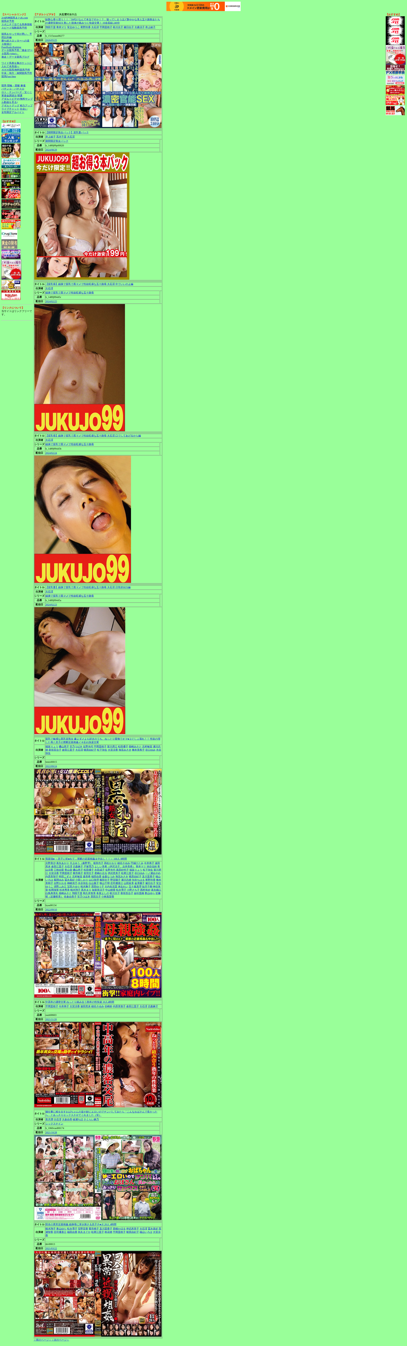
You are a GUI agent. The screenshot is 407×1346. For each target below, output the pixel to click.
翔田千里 (50, 27)
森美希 (87, 876)
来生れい (123, 886)
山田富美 (129, 883)
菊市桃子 (78, 873)
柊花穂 (108, 1232)
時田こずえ (65, 876)
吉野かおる (60, 883)
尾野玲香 (85, 27)
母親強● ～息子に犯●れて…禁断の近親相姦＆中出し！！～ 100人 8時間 (86, 858)
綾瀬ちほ (78, 1119)
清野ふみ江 (60, 886)
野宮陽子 (115, 879)
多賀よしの (102, 893)
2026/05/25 (51, 40)
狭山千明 (105, 883)
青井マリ (61, 27)
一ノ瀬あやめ (153, 873)
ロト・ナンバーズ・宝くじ (16, 92)
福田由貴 (96, 876)
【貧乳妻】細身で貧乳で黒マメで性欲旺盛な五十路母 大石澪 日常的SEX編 (88, 587)
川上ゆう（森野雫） (81, 863)
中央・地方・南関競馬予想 (16, 73)
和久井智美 (89, 893)
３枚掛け (6, 44)
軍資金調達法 (9, 95)
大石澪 (95, 27)
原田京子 (96, 896)
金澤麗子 (140, 883)
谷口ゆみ (150, 749)
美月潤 (49, 1119)
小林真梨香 (107, 896)
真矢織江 (156, 889)
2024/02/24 (51, 453)
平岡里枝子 (106, 27)
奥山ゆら (150, 893)
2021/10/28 (51, 1132)
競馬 (4, 85)
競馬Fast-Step (8, 76)
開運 (19, 95)
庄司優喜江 (116, 883)
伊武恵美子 (114, 873)
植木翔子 (75, 889)
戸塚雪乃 (89, 866)
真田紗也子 (122, 869)
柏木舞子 (85, 886)
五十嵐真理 (135, 886)
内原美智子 (51, 876)
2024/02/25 (51, 301)
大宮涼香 (113, 749)
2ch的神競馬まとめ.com (14, 17)
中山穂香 (110, 889)
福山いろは (146, 1232)
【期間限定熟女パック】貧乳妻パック (67, 132)
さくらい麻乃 (91, 1119)
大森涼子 (140, 27)
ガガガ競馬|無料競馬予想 (15, 69)
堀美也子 (98, 863)
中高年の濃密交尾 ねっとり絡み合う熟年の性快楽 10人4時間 (79, 1002)
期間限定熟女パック (56, 141)
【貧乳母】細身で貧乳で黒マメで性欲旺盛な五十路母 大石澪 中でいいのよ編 (89, 284)
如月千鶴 (147, 886)
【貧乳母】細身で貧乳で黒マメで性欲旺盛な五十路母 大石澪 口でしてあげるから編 (93, 435)
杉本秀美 (64, 889)
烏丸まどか (84, 1232)
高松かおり (110, 863)
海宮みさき (125, 749)
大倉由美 (67, 1119)
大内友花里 (111, 886)
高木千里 (61, 136)
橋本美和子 (138, 749)
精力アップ (26, 105)
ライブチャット (10, 109)
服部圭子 (105, 879)
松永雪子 (121, 889)
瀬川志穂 (126, 879)
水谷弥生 (83, 883)
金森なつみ (108, 876)
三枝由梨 (59, 869)
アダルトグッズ (10, 105)
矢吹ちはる (138, 879)
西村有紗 (145, 889)
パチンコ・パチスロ (12, 88)
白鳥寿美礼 (51, 893)
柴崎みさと (135, 746)
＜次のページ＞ (60, 1340)
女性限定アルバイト (12, 112)
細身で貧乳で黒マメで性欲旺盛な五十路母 (69, 292)
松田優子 (123, 746)
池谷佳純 (152, 866)
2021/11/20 (51, 1019)
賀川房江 (112, 746)
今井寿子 (149, 863)
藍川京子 (118, 27)
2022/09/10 (51, 909)
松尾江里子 (127, 873)
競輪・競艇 (13, 85)
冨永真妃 (70, 879)
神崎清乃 (72, 883)
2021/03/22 (51, 1248)
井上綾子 (150, 27)
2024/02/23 (51, 604)
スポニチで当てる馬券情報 (16, 24)
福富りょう (51, 746)
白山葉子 (94, 883)
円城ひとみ (137, 863)
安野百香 (83, 1228)
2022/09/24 (51, 766)
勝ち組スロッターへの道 (15, 40)
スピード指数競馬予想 (14, 27)
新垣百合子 (55, 749)
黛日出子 (129, 27)
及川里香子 (148, 876)
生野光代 (88, 746)
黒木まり (86, 889)
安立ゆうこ (73, 27)
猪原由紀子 (90, 749)
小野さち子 (133, 889)
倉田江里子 (68, 749)
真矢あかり (62, 863)
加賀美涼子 (98, 889)
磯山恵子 (64, 746)
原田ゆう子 (97, 886)
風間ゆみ (59, 879)
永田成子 (99, 869)
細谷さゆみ (123, 863)
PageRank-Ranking (11, 47)
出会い (24, 109)
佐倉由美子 (70, 896)
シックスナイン (54, 1123)
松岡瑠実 (54, 889)
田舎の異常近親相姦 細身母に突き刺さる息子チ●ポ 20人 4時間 (80, 1224)
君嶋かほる (100, 873)
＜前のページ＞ (42, 1340)
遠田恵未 (85, 1006)
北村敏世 (147, 746)
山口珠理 (94, 879)
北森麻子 (78, 866)
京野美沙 (50, 863)
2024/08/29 (51, 149)
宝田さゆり (73, 886)
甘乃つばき (76, 746)
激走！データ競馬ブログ (15, 57)
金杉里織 (139, 893)
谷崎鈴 (108, 1006)
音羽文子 (89, 873)
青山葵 (68, 869)
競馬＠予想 (7, 21)
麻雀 (23, 85)
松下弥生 (102, 749)
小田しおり (81, 879)
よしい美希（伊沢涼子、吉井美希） (114, 866)
